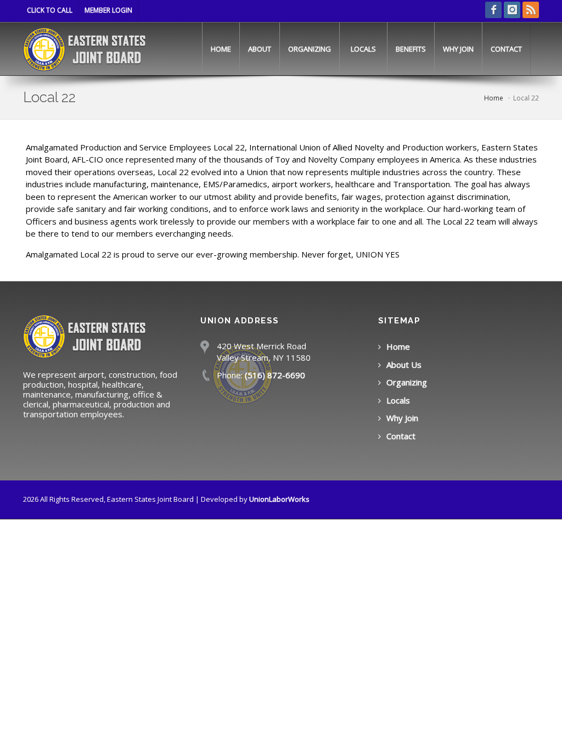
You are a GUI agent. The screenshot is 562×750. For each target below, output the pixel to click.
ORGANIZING (309, 49)
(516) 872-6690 (275, 375)
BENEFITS (411, 49)
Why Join (402, 417)
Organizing (406, 382)
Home (398, 346)
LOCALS (363, 49)
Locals (398, 400)
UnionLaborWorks (279, 499)
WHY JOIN (458, 49)
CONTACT (506, 49)
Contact (400, 435)
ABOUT (259, 49)
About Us (404, 364)
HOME (221, 49)
